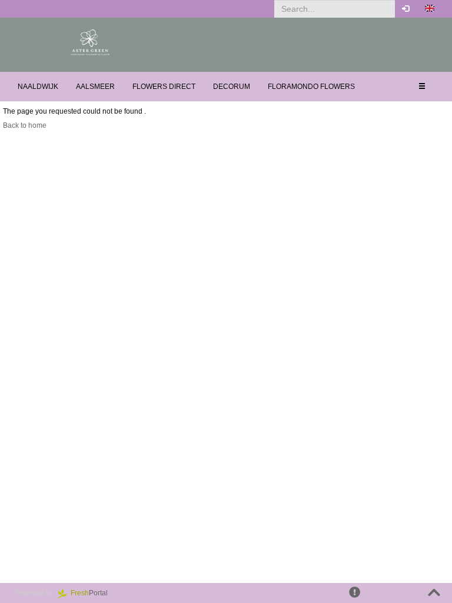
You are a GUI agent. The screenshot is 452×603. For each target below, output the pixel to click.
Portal (93, 593)
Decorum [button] (231, 86)
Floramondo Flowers (311, 86)
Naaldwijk (38, 86)
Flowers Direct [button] (163, 86)
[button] (429, 9)
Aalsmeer (95, 86)
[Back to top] (434, 593)
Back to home (24, 125)
